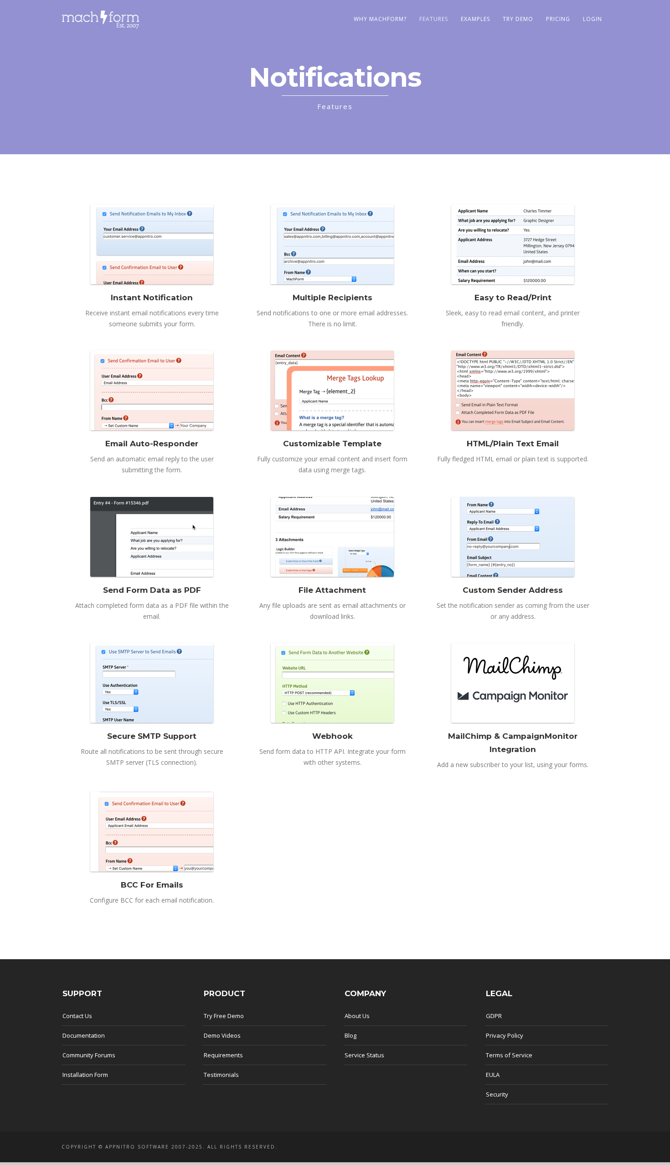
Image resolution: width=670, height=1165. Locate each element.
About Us (357, 1016)
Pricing (558, 19)
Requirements (223, 1055)
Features (433, 19)
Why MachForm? (380, 19)
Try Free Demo (224, 1016)
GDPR (494, 1016)
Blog (350, 1035)
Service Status (364, 1055)
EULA (493, 1075)
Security (497, 1094)
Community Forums (88, 1055)
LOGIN (592, 19)
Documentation (83, 1035)
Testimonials (221, 1075)
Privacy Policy (504, 1035)
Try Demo (518, 19)
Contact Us (77, 1016)
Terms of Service (509, 1055)
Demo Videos (222, 1035)
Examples (475, 19)
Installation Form (85, 1075)
